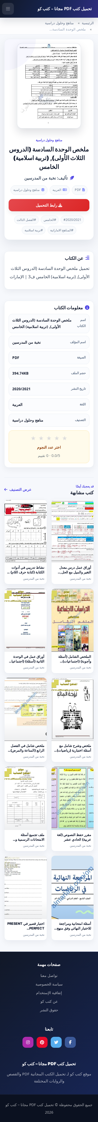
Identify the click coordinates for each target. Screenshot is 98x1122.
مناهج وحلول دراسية (59, 23)
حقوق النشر (49, 1009)
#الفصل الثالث (26, 220)
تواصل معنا (49, 975)
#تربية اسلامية (34, 230)
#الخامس (50, 220)
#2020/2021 (72, 220)
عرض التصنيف (19, 489)
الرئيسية (88, 23)
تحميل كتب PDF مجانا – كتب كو (65, 8)
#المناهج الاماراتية (61, 230)
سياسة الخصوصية (49, 984)
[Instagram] (27, 1042)
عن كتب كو (49, 1001)
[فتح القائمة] (8, 9)
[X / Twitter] (56, 1042)
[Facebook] (70, 1042)
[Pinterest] (42, 1042)
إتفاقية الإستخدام (49, 992)
